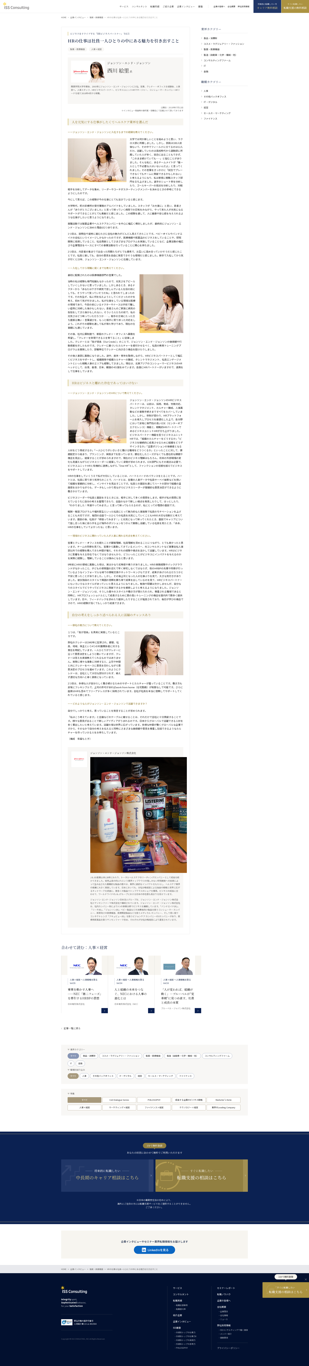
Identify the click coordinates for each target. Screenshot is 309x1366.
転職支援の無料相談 (295, 8)
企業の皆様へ (219, 6)
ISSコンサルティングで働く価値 (234, 1330)
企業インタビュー (186, 6)
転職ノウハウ (224, 1294)
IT (205, 65)
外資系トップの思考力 (185, 1344)
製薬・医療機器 (212, 49)
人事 (206, 91)
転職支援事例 (182, 1305)
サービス (123, 6)
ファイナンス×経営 (154, 1107)
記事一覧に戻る (72, 1028)
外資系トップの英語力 (185, 1340)
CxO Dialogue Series (119, 1099)
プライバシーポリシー (228, 1348)
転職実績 (154, 6)
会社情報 (224, 1315)
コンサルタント (139, 6)
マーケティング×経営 (119, 1107)
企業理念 (224, 1311)
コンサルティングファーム (217, 60)
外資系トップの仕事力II (186, 1336)
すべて (73, 1055)
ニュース (224, 1319)
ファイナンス (210, 118)
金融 (206, 71)
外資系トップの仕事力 (185, 1332)
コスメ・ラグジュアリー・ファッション (224, 43)
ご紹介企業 (168, 6)
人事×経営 (84, 1107)
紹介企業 (177, 1315)
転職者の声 (181, 1309)
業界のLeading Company (223, 1107)
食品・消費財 (210, 38)
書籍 (200, 6)
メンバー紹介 (226, 1333)
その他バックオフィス (215, 96)
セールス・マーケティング (217, 113)
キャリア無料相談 (267, 8)
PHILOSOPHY (154, 1099)
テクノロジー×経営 (188, 1107)
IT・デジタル (210, 102)
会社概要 (231, 6)
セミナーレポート (226, 1288)
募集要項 (224, 1337)
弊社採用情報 (243, 6)
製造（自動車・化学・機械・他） (221, 54)
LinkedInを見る (158, 1250)
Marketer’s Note (224, 1099)
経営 (206, 107)
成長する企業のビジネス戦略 (188, 1099)
